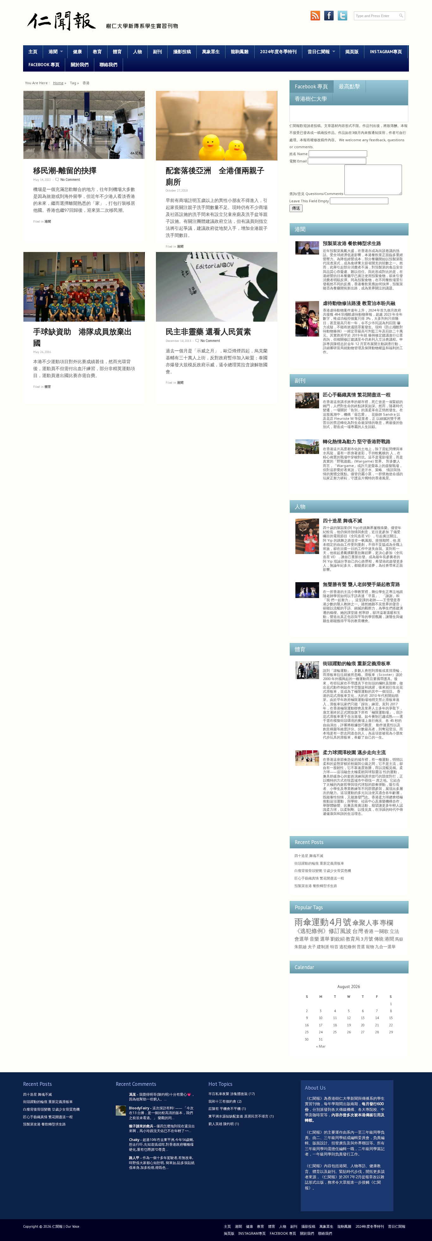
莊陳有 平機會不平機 (224, 1108)
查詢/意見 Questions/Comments (316, 193)
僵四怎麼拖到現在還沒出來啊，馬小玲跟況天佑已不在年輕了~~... (162, 1128)
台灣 (357, 931)
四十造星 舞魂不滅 (342, 520)
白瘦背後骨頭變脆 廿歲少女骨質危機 (322, 870)
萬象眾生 (211, 51)
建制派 (323, 946)
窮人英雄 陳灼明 (221, 1123)
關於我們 (80, 64)
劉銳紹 (337, 938)
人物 (137, 51)
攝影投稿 (182, 51)
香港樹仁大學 (311, 98)
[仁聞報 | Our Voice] (102, 33)
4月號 (340, 922)
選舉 (325, 938)
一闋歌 (381, 931)
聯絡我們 (108, 64)
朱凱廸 (300, 946)
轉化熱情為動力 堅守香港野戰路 (357, 441)
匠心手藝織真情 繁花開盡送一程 (357, 394)
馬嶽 (399, 939)
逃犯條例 (347, 946)
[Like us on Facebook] (329, 16)
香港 (368, 931)
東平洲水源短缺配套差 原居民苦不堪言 (238, 1116)
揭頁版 (352, 51)
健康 (77, 51)
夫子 (312, 946)
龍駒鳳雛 (240, 51)
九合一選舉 (385, 946)
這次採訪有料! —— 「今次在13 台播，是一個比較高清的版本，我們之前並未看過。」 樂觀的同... (161, 1113)
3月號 (367, 938)
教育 (97, 51)
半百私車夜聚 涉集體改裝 (228, 1093)
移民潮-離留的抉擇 (64, 170)
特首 (334, 946)
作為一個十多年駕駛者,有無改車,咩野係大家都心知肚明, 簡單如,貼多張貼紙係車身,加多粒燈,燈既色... (161, 1162)
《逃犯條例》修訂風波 (322, 931)
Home (58, 82)
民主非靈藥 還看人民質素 (208, 331)
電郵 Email (298, 161)
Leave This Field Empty (309, 200)
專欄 (386, 922)
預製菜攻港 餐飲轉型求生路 (352, 243)
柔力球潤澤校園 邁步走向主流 (354, 752)
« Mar (321, 1046)
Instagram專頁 (386, 51)
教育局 (353, 938)
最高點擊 (349, 86)
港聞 (50, 51)
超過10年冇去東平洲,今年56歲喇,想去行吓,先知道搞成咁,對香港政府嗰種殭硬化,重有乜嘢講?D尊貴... (161, 1144)
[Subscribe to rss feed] (315, 16)
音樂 (314, 938)
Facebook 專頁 (43, 64)
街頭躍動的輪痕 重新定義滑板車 (357, 663)
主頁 (32, 51)
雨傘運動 (311, 922)
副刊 (157, 51)
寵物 (370, 946)
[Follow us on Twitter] (342, 16)
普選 (361, 946)
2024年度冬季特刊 (278, 51)
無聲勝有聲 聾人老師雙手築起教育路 (361, 584)
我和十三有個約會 (222, 1101)
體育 (117, 51)
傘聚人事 (365, 922)
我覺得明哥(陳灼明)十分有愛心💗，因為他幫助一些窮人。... (162, 1096)
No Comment (70, 179)
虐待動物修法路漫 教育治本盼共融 (359, 303)
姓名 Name (298, 153)
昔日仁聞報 (316, 51)
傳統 (379, 938)
